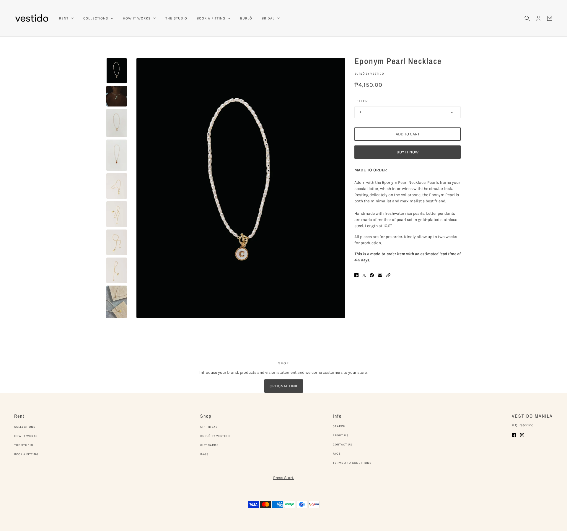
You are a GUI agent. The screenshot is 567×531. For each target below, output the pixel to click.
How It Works (26, 436)
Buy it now (408, 152)
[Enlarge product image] (240, 188)
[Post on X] (364, 274)
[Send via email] (380, 274)
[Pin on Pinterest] (371, 274)
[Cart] (549, 18)
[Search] (527, 18)
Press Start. (283, 477)
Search (339, 426)
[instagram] (522, 434)
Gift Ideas (209, 427)
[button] (388, 274)
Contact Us (342, 444)
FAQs (337, 453)
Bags (204, 454)
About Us (340, 435)
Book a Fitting (26, 454)
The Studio (23, 445)
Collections (24, 427)
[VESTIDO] (32, 18)
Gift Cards (209, 445)
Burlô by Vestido (369, 74)
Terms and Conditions (352, 463)
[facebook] (513, 434)
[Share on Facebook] (356, 274)
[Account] (538, 18)
